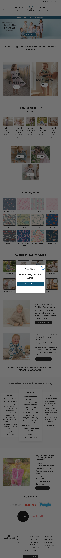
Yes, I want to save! (30, 283)
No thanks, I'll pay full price (30, 287)
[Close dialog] (43, 268)
